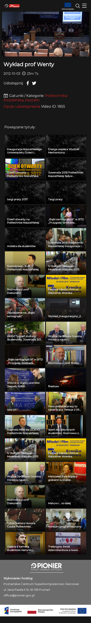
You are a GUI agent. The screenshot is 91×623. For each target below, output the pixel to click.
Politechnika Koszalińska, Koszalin (35, 98)
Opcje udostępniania (22, 106)
